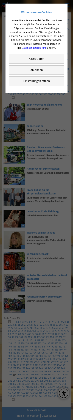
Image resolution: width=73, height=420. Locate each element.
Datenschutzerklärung (34, 47)
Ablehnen (36, 70)
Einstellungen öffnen (36, 81)
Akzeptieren (36, 58)
